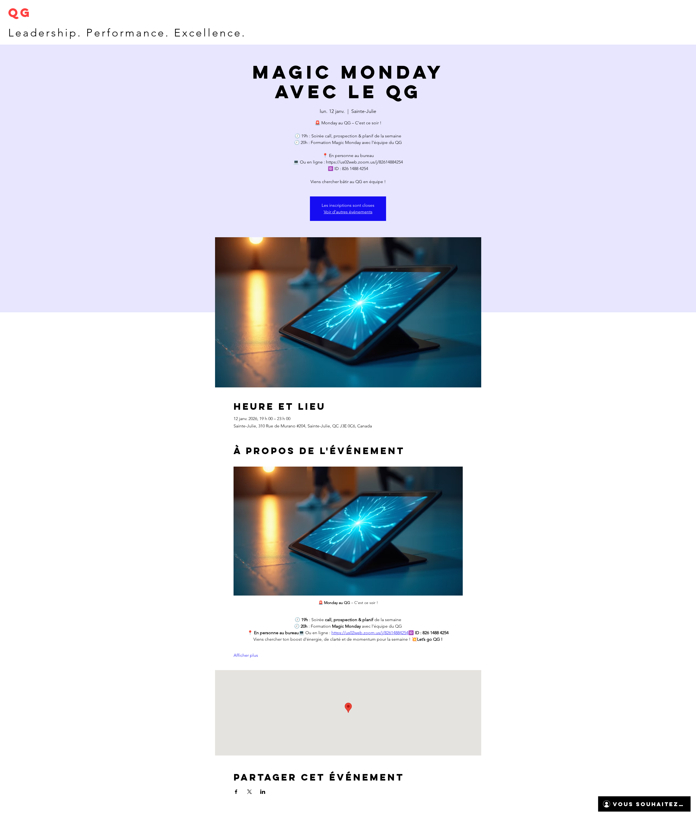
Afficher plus (246, 655)
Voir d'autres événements (348, 211)
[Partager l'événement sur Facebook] (236, 792)
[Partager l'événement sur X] (249, 792)
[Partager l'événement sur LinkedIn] (262, 792)
